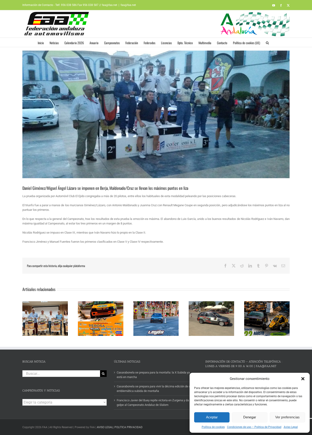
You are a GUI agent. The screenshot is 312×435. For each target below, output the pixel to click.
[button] (303, 378)
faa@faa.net (128, 5)
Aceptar (212, 417)
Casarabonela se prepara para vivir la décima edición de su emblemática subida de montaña (154, 389)
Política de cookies (213, 427)
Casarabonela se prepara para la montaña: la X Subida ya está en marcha (153, 375)
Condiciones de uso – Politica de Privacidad (254, 427)
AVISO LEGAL (105, 427)
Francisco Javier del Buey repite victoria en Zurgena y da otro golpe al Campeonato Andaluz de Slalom (156, 403)
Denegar (249, 417)
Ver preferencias (287, 417)
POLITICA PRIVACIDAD (128, 427)
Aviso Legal (291, 427)
